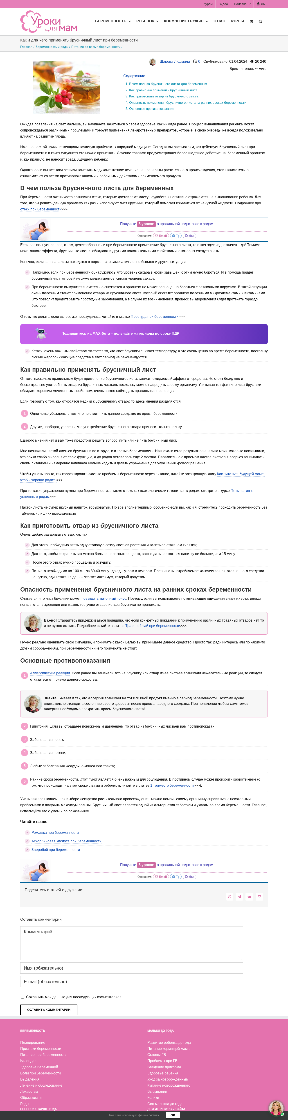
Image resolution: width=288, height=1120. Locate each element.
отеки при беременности (40, 209)
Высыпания (157, 1091)
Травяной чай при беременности (152, 626)
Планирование (32, 1042)
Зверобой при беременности (56, 850)
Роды (24, 1104)
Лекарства (29, 1091)
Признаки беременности (40, 1049)
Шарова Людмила (175, 61)
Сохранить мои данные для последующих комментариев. (74, 997)
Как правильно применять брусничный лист (163, 90)
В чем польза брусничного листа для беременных (168, 84)
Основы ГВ (156, 1055)
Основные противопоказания (151, 109)
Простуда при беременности (154, 316)
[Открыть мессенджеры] (276, 1108)
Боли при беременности (40, 1073)
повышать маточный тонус (103, 598)
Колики (153, 1097)
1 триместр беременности (172, 785)
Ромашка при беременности (55, 832)
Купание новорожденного (168, 1085)
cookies (154, 1115)
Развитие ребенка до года (169, 1042)
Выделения (29, 1079)
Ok (173, 1115)
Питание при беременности (43, 1055)
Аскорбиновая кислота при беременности (66, 841)
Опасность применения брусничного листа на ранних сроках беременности (187, 102)
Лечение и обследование (41, 1085)
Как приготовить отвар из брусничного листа (163, 96)
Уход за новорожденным (168, 1079)
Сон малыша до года (164, 1104)
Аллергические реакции (50, 673)
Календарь (29, 1061)
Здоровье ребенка (162, 1073)
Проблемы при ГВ (162, 1061)
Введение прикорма (164, 1067)
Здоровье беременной (39, 1067)
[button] (260, 21)
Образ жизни (31, 1097)
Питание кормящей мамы (168, 1049)
